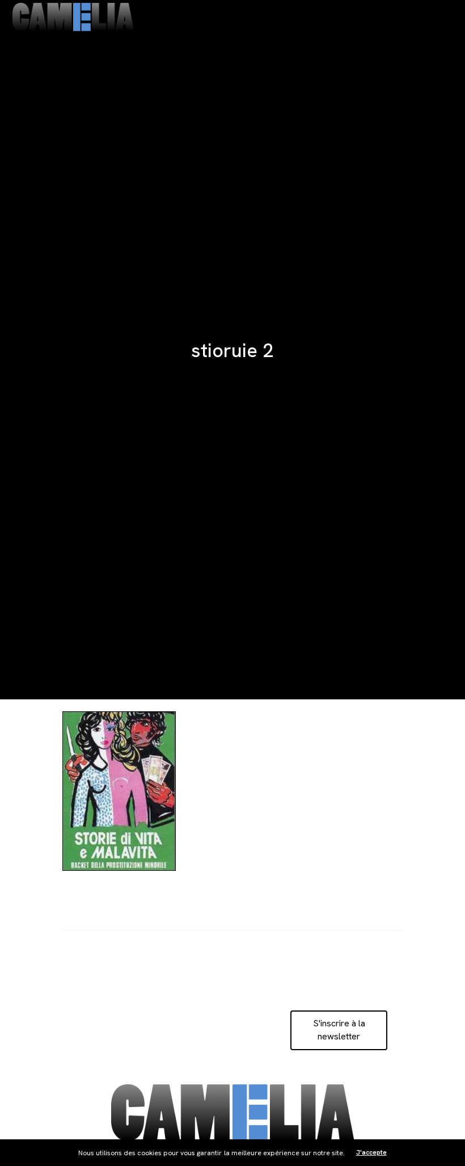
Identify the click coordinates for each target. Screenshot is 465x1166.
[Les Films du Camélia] (73, 17)
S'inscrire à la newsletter (339, 1029)
